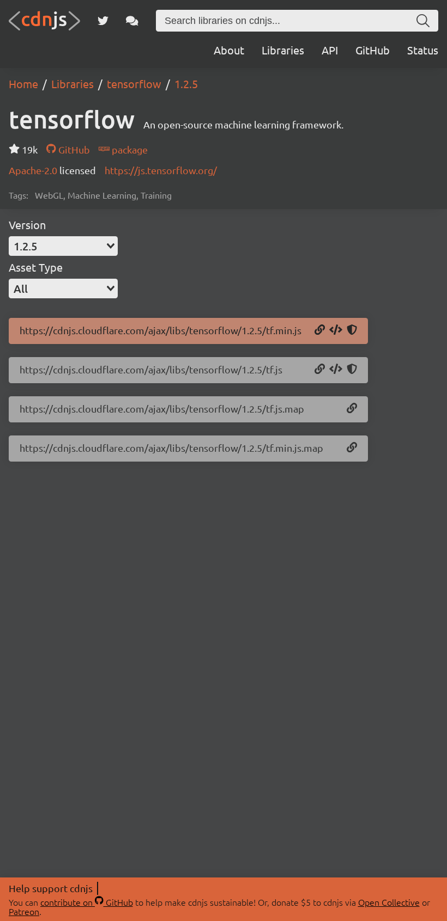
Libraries (283, 50)
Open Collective (389, 902)
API (330, 50)
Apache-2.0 (34, 170)
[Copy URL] (320, 330)
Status (422, 50)
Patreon (24, 911)
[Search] (423, 20)
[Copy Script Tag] (335, 330)
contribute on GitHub (86, 902)
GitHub (372, 50)
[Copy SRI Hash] (352, 330)
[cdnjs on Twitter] (103, 20)
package (129, 149)
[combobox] (63, 246)
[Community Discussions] (132, 20)
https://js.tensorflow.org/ (161, 170)
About (229, 50)
